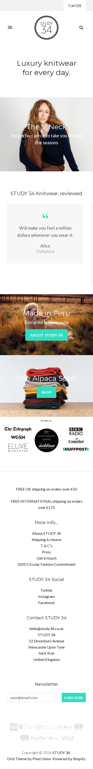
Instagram (46, 596)
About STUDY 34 (46, 335)
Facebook (46, 602)
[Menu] (10, 27)
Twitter (46, 590)
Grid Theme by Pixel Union (29, 758)
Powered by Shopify (68, 758)
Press (46, 552)
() (74, 5)
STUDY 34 (61, 752)
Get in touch (47, 558)
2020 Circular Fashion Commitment (46, 564)
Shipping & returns (47, 539)
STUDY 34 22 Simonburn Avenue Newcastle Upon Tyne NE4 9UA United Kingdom (46, 647)
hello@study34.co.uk (47, 628)
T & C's (46, 545)
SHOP (46, 392)
